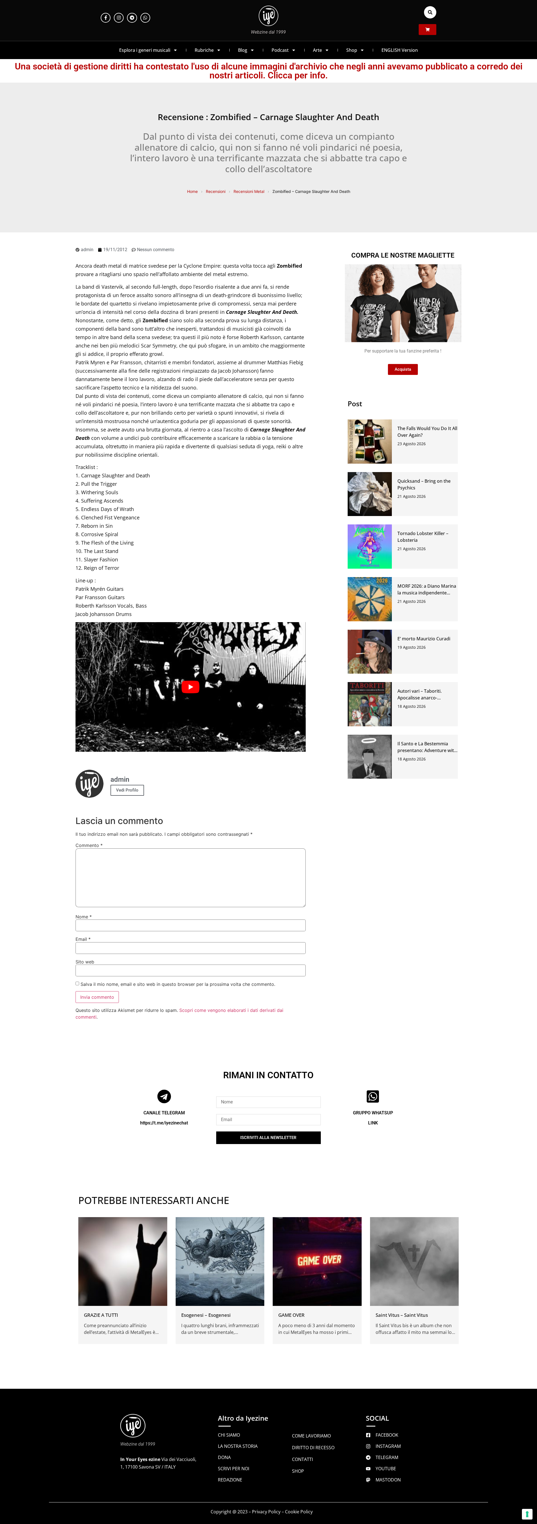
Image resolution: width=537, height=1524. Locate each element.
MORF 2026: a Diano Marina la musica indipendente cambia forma (426, 593)
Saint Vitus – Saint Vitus (402, 1315)
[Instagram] (119, 18)
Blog (242, 50)
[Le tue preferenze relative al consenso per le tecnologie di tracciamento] (527, 1514)
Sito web (85, 962)
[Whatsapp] (145, 18)
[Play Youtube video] (191, 687)
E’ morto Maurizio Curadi (423, 639)
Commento (89, 845)
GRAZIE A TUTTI (101, 1315)
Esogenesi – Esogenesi (206, 1315)
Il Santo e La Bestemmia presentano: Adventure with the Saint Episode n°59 (427, 750)
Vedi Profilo (127, 790)
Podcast (280, 50)
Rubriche (204, 50)
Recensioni (215, 191)
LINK (373, 1123)
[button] (430, 12)
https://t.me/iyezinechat (164, 1123)
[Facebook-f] (105, 18)
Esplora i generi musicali (144, 50)
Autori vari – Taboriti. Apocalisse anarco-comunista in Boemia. (420, 698)
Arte (317, 50)
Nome (84, 916)
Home (192, 191)
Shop (351, 50)
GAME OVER (291, 1315)
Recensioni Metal (249, 191)
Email (83, 939)
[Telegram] (132, 18)
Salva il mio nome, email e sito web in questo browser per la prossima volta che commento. (178, 984)
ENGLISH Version (399, 50)
